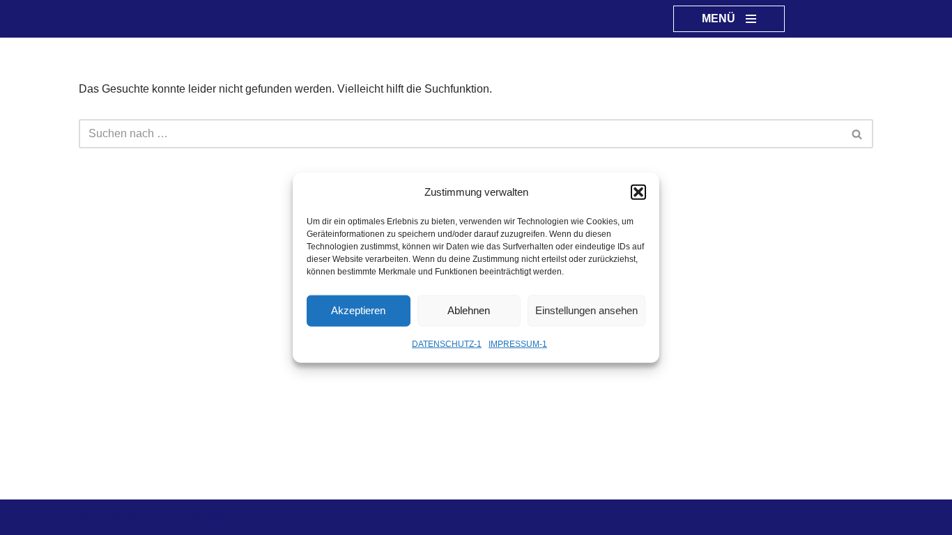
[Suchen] (857, 133)
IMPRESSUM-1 (518, 343)
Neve (92, 517)
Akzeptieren (358, 310)
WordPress (218, 517)
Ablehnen (468, 310)
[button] (638, 192)
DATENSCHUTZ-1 (447, 343)
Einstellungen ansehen (586, 310)
